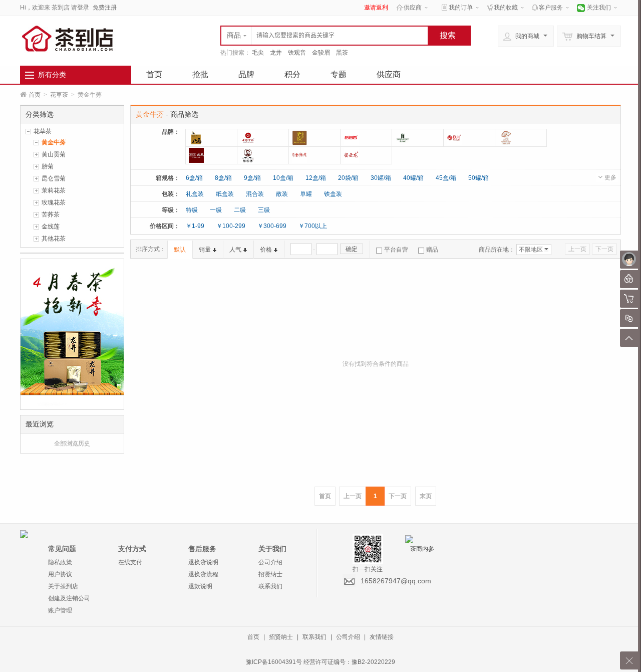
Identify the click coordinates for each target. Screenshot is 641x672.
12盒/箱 (315, 177)
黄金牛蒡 (54, 142)
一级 (216, 209)
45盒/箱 (446, 177)
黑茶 (342, 52)
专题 (339, 74)
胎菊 (48, 166)
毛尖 (258, 52)
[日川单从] (469, 138)
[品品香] (366, 138)
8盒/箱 (223, 177)
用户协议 (60, 574)
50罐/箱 (478, 177)
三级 (264, 209)
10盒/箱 (283, 177)
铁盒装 (333, 193)
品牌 (246, 74)
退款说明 (200, 586)
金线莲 (51, 226)
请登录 (80, 7)
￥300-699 (271, 226)
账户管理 (60, 610)
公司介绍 (270, 562)
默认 (180, 249)
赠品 (432, 249)
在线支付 (130, 562)
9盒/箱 (252, 177)
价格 (266, 249)
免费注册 (105, 7)
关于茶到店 (63, 586)
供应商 (413, 7)
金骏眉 (321, 52)
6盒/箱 (194, 177)
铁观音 (297, 52)
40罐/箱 (413, 177)
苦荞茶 (51, 214)
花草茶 (59, 94)
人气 (235, 249)
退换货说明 (203, 562)
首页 (154, 74)
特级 (192, 209)
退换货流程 (203, 574)
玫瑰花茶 (54, 202)
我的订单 (461, 7)
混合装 (255, 193)
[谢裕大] (263, 155)
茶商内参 (422, 548)
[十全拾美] (314, 155)
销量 (205, 249)
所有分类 (52, 75)
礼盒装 (195, 193)
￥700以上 (312, 226)
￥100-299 (230, 226)
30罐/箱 (381, 177)
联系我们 (270, 586)
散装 (282, 193)
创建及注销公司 (69, 598)
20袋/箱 (348, 177)
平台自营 (396, 249)
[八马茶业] (211, 138)
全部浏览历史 (72, 443)
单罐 (306, 193)
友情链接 (382, 636)
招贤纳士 (270, 574)
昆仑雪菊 (54, 178)
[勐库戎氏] (211, 155)
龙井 (276, 52)
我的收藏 (506, 7)
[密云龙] (366, 155)
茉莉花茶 (54, 190)
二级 (240, 209)
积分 (292, 74)
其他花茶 (54, 238)
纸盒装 (225, 193)
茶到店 (61, 7)
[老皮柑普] (314, 138)
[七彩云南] (263, 138)
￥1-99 (195, 226)
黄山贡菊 (54, 154)
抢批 (200, 74)
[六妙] (521, 138)
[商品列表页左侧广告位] (72, 333)
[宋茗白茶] (418, 138)
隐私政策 (60, 562)
